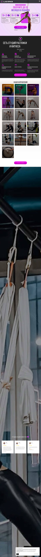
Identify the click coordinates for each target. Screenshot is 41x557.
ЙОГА (17, 123)
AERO (4, 135)
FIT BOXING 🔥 (31, 85)
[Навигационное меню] (39, 1)
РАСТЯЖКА (18, 110)
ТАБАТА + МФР (31, 135)
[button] (20, 27)
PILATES (17, 98)
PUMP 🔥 (5, 98)
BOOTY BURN (31, 110)
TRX (29, 123)
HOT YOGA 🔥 (19, 85)
